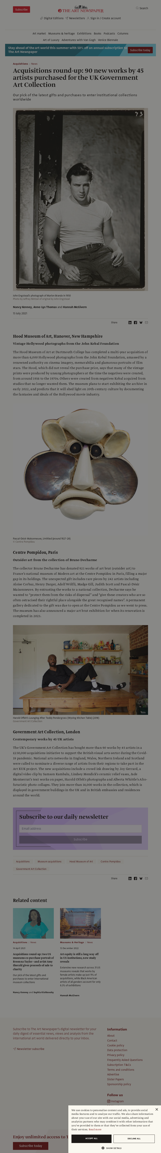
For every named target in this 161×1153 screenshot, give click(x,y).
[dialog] (114, 1129)
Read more (95, 1129)
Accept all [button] (91, 1138)
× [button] (156, 1109)
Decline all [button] (134, 1138)
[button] (113, 1148)
